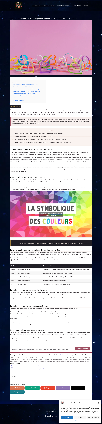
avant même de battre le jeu (65, 355)
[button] (99, 403)
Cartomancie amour (48, 6)
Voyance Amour (76, 6)
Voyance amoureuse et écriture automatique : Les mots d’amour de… (28, 370)
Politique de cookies (79, 420)
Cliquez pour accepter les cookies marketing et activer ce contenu (51, 214)
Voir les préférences (93, 417)
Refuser (80, 417)
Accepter (67, 417)
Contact (85, 6)
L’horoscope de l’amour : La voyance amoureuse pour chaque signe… (28, 368)
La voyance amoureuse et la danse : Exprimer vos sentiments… (26, 366)
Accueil (37, 6)
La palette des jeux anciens (82, 348)
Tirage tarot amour (62, 6)
